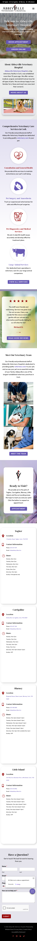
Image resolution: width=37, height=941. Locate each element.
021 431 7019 (13, 545)
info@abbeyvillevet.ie (15, 547)
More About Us (18, 93)
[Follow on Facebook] (13, 933)
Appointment (18, 506)
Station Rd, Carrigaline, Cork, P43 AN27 (16, 615)
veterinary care (23, 138)
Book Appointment (18, 42)
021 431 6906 (13, 786)
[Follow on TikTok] (23, 933)
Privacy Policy (18, 927)
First (3, 869)
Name (4, 864)
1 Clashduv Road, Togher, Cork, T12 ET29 (17, 536)
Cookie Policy (27, 927)
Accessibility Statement (18, 929)
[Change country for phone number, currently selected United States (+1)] (4, 883)
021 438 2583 (13, 705)
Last (20, 869)
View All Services (18, 282)
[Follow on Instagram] (16, 933)
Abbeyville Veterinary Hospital (16, 71)
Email (4, 873)
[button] (32, 891)
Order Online (18, 49)
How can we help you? (10, 888)
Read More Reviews (18, 335)
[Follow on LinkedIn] (20, 933)
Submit (6, 914)
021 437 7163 (13, 623)
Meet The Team (18, 451)
